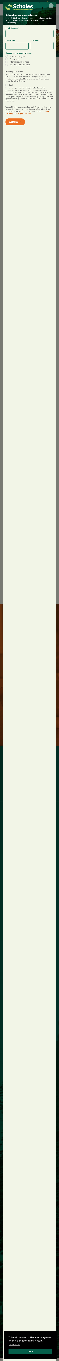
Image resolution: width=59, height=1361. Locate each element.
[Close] (51, 5)
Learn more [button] (14, 1344)
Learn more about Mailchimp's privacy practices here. (27, 112)
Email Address (12, 28)
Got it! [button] (30, 1351)
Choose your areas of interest (18, 53)
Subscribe (13, 122)
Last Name (35, 40)
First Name (10, 40)
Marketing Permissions (14, 72)
